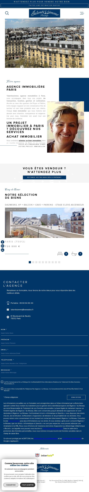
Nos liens (58, 482)
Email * (4, 350)
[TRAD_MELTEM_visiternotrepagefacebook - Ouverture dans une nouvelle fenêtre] (2, 242)
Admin (80, 480)
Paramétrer (11, 485)
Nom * (4, 329)
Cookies (74, 482)
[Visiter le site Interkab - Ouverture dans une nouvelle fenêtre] (37, 455)
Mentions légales (72, 480)
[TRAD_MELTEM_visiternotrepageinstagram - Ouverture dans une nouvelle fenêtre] (2, 246)
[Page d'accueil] (44, 13)
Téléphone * (7, 360)
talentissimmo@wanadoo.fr (22, 309)
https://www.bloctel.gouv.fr (53, 428)
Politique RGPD (66, 482)
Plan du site (62, 480)
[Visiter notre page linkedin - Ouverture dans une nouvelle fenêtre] (2, 250)
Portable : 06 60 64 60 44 (22, 303)
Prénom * (6, 339)
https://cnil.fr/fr (14, 421)
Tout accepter (27, 485)
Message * (6, 370)
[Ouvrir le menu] (82, 13)
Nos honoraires (53, 480)
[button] (30, 262)
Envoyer (76, 397)
